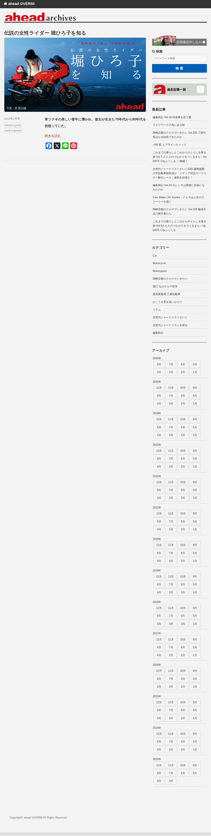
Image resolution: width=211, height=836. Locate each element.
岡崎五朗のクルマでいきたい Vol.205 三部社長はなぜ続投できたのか (179, 135)
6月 (183, 364)
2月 (183, 372)
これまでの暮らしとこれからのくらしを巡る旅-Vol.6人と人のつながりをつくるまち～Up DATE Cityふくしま (179, 226)
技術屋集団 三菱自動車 (166, 294)
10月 (183, 387)
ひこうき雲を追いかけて (167, 301)
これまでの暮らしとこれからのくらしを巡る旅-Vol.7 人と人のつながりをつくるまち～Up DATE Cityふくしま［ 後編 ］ (179, 157)
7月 (171, 364)
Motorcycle (12, 125)
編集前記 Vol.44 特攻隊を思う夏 (172, 117)
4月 (159, 372)
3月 (171, 372)
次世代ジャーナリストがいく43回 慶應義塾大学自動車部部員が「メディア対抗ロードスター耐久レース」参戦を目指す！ (179, 173)
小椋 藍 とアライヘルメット (169, 144)
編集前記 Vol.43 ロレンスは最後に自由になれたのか (179, 187)
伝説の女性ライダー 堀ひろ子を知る (45, 33)
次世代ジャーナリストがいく (170, 317)
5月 (195, 364)
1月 (195, 372)
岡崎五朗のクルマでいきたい (170, 278)
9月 (195, 387)
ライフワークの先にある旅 (169, 124)
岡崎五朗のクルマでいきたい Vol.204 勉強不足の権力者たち (179, 211)
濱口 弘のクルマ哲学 (165, 286)
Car (155, 255)
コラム (157, 309)
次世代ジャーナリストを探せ (170, 325)
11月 (171, 387)
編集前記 (158, 332)
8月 (159, 364)
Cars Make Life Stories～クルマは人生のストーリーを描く (178, 199)
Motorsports (13, 130)
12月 (159, 387)
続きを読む (53, 136)
